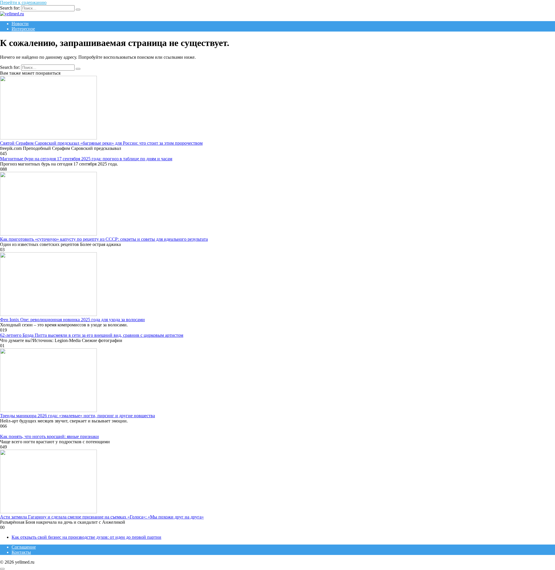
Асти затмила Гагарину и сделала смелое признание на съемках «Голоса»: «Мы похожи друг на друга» (102, 516)
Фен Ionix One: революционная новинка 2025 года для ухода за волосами (72, 319)
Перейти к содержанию (23, 2)
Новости (20, 23)
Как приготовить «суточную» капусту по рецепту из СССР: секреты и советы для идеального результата (104, 239)
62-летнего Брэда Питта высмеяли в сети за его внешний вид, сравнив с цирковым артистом (91, 335)
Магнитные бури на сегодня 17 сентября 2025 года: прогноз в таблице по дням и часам (86, 158)
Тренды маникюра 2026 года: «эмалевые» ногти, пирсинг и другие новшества (77, 415)
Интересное (23, 28)
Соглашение (24, 547)
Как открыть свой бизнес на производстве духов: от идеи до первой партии (86, 537)
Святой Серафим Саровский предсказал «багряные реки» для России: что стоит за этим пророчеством (101, 143)
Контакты (21, 552)
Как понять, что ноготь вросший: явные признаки (49, 436)
